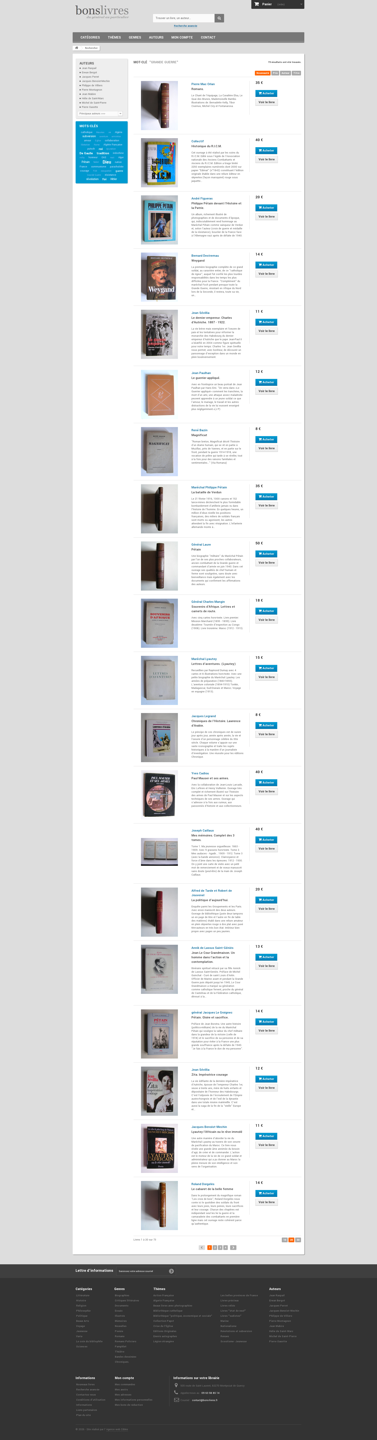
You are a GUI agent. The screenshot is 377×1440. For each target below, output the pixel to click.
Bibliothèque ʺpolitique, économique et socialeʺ (182, 1316)
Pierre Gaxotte (90, 107)
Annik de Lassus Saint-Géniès (212, 948)
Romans (119, 1336)
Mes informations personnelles (133, 1400)
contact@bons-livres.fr (205, 1400)
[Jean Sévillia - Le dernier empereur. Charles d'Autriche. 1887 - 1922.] (160, 334)
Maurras (100, 132)
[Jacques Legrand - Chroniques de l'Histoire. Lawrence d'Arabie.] (160, 737)
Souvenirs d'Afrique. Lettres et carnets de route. (213, 609)
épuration (111, 149)
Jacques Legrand (203, 716)
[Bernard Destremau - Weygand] (160, 277)
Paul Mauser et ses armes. (210, 778)
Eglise (98, 140)
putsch (91, 149)
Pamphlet (120, 1346)
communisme (98, 166)
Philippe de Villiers (92, 85)
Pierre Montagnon (92, 90)
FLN (95, 171)
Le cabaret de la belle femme (212, 1189)
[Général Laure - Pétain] (160, 566)
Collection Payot (163, 1321)
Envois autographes (165, 1336)
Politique (81, 1316)
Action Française (163, 1295)
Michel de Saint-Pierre (94, 103)
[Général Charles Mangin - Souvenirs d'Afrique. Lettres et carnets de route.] (160, 623)
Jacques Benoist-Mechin (96, 81)
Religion (81, 1306)
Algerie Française (163, 1300)
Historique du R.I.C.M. (206, 146)
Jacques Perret (90, 77)
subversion (89, 136)
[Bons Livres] (111, 12)
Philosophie (83, 1311)
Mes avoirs (121, 1389)
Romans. (197, 89)
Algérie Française (112, 144)
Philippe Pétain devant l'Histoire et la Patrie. (216, 205)
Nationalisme (228, 1326)
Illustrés (120, 1316)
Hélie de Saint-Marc (93, 98)
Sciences (81, 1346)
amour (87, 140)
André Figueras (202, 198)
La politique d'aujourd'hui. (209, 900)
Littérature (82, 1295)
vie (109, 132)
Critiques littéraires (127, 1300)
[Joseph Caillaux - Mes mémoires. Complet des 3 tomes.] (160, 852)
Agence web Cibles (117, 1429)
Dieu (107, 162)
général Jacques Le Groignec (211, 1012)
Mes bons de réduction (129, 1405)
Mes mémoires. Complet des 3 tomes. (212, 837)
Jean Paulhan (201, 373)
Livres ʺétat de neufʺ (233, 1311)
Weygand (198, 260)
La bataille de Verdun (206, 492)
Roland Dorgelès (202, 1184)
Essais (119, 1311)
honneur (93, 157)
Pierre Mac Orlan (203, 84)
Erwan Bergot (89, 72)
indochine (118, 153)
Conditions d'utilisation (90, 1400)
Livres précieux (230, 1300)
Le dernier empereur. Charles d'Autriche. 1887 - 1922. (211, 320)
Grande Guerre (94, 175)
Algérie (118, 132)
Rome (97, 144)
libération (85, 144)
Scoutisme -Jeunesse (234, 1341)
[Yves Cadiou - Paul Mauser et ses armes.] (160, 794)
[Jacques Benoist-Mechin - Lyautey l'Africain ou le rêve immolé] (160, 1148)
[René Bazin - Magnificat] (160, 451)
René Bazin (199, 430)
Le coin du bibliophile (89, 1341)
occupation (106, 171)
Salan (96, 162)
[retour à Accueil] (76, 48)
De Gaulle (86, 153)
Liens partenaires (86, 1410)
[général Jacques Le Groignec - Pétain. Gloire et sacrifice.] (160, 1034)
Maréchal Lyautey (204, 659)
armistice (116, 136)
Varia (79, 1336)
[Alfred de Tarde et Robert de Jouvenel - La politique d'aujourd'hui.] (160, 912)
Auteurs (156, 37)
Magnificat (199, 435)
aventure (104, 136)
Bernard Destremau (205, 256)
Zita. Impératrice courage (209, 1074)
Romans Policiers (125, 1341)
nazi (112, 157)
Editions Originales (164, 1331)
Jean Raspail (89, 68)
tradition (103, 153)
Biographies (122, 1295)
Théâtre (119, 1352)
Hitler (113, 179)
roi (100, 149)
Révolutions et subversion (236, 1331)
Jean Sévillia (200, 313)
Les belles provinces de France (239, 1295)
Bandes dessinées (125, 1357)
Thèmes (114, 37)
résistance (110, 175)
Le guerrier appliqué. (205, 378)
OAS (104, 157)
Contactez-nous (86, 1395)
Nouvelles (120, 1326)
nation (118, 162)
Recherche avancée (185, 26)
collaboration (112, 140)
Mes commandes (125, 1384)
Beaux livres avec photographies (172, 1306)
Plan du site (83, 1415)
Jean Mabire (89, 94)
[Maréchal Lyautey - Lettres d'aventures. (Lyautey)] (160, 680)
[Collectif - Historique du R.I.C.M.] (160, 162)
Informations (84, 1405)
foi (104, 179)
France (83, 166)
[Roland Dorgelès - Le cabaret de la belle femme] (160, 1205)
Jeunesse (81, 1331)
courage (84, 171)
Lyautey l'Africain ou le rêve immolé (216, 1132)
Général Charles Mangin (208, 602)
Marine (225, 1321)
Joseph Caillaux (202, 830)
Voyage (80, 1326)
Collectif (197, 141)
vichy (82, 157)
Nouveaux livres (85, 1384)
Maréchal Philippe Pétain (209, 487)
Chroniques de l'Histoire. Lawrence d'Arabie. (216, 723)
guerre (119, 171)
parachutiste (117, 166)
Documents (121, 1306)
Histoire (81, 1300)
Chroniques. (122, 1362)
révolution (92, 179)
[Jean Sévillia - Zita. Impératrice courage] (160, 1091)
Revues (225, 1336)
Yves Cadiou (200, 773)
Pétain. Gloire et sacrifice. (210, 1017)
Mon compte (182, 37)
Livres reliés (228, 1306)
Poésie (119, 1331)
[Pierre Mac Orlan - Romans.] (160, 105)
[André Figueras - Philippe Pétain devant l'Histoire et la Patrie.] (160, 219)
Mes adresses (123, 1395)
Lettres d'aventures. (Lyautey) (213, 664)
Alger (121, 157)
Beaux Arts (82, 1321)
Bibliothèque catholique (167, 1311)
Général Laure (201, 544)
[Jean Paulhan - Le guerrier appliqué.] (160, 394)
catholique (86, 132)
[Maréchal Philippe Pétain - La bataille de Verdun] (160, 508)
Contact (208, 37)
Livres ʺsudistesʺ (231, 1316)
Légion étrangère (163, 1341)
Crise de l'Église (163, 1326)
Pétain (85, 162)
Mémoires (121, 1321)
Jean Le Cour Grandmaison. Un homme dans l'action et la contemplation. (213, 957)
